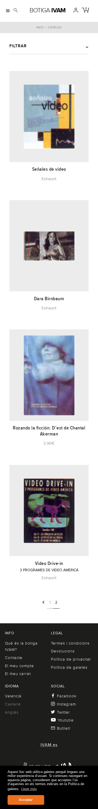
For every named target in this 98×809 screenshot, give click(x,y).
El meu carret (18, 674)
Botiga (48, 10)
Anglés (12, 712)
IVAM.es (49, 745)
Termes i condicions (70, 643)
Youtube (66, 720)
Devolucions (63, 651)
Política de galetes (69, 667)
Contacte (13, 658)
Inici (40, 27)
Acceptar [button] (26, 799)
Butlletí (63, 728)
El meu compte (19, 666)
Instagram (66, 704)
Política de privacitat (71, 659)
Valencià (13, 696)
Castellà (13, 704)
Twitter (63, 712)
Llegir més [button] (29, 789)
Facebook (67, 696)
